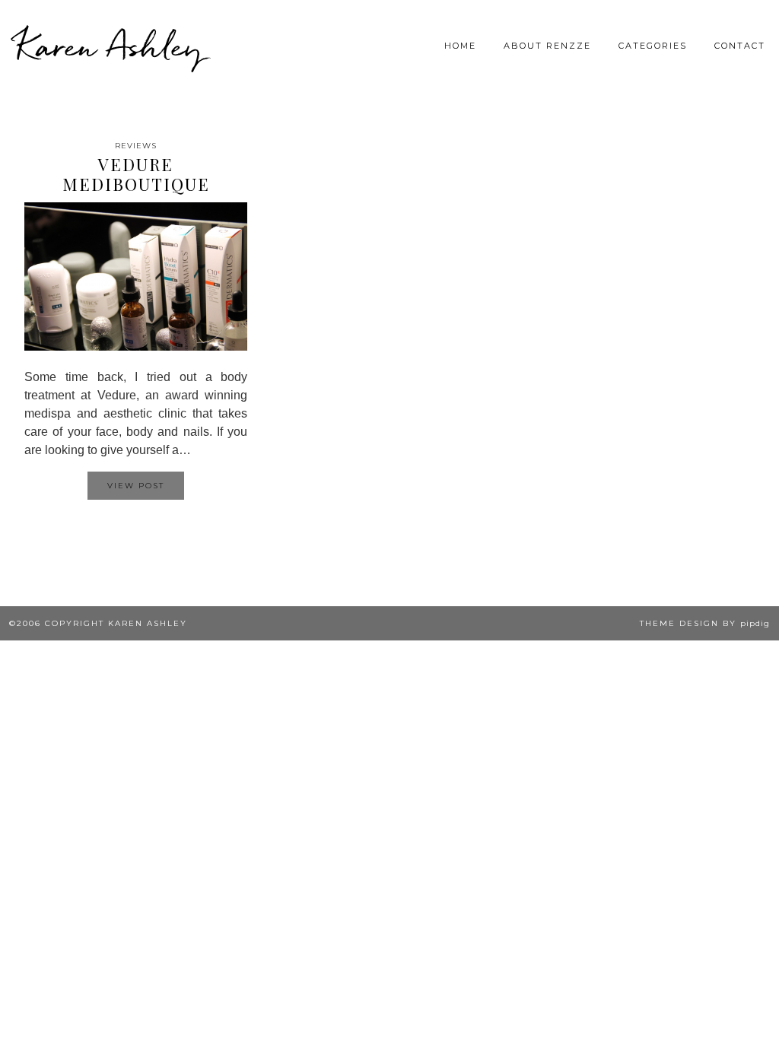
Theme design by (705, 623)
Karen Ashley (109, 45)
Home (460, 45)
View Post (135, 486)
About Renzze (547, 45)
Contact (739, 45)
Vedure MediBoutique (136, 174)
